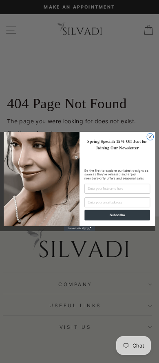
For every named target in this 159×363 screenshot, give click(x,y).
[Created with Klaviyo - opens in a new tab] (79, 228)
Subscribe (117, 215)
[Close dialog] (150, 136)
